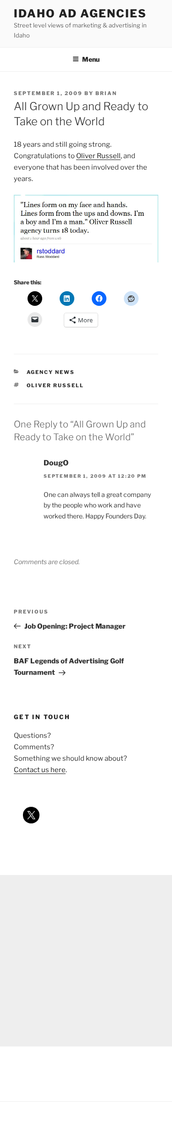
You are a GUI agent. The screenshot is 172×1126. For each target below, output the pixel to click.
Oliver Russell (98, 156)
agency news (51, 372)
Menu (91, 59)
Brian (106, 93)
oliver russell (55, 385)
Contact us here (40, 770)
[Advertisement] (86, 960)
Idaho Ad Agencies (80, 13)
